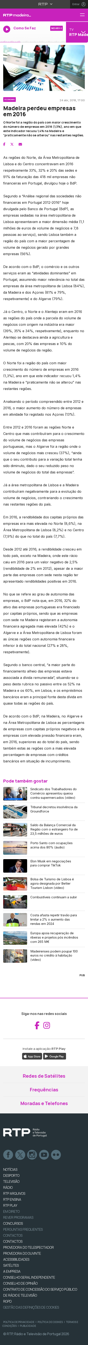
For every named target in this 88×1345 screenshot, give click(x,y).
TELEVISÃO (11, 1181)
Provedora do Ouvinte (22, 1253)
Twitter (20, 1155)
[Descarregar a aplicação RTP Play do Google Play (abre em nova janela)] (54, 1056)
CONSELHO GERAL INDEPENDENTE (29, 1277)
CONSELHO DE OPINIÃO (20, 1283)
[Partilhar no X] (12, 144)
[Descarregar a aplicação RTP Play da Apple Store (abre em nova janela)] (32, 1056)
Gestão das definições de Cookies (31, 1307)
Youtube (44, 1155)
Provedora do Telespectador (28, 1247)
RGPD (7, 1301)
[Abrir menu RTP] (44, 4)
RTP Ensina (12, 1199)
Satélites (11, 1265)
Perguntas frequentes (23, 1229)
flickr (56, 1155)
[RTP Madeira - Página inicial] (29, 15)
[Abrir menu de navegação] (84, 15)
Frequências (44, 1089)
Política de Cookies (50, 1322)
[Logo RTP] (25, 1132)
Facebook (8, 1155)
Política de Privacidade (18, 1322)
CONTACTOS (12, 1241)
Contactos (12, 1235)
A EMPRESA (12, 1271)
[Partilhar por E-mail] (20, 144)
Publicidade (28, 1326)
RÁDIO (8, 1187)
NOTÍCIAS (10, 1169)
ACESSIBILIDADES (16, 1259)
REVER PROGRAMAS (18, 1217)
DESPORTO (11, 1175)
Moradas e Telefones (44, 1103)
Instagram (32, 1155)
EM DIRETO (11, 1211)
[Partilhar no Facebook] (4, 144)
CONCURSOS (13, 1223)
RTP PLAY (10, 1205)
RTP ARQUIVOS (14, 1193)
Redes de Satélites (44, 1076)
